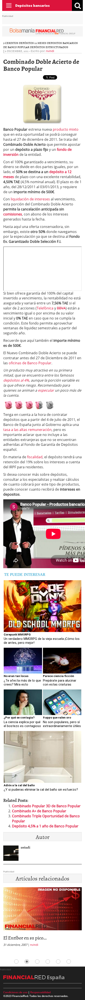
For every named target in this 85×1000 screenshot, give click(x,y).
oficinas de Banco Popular (30, 363)
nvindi (50, 51)
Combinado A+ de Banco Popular (39, 811)
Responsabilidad (40, 992)
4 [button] (48, 961)
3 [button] (37, 961)
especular (46, 390)
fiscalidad (34, 457)
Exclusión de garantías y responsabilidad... (26, 940)
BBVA (61, 308)
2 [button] (27, 961)
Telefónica (45, 308)
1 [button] (16, 961)
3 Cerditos (10, 43)
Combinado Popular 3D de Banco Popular (46, 806)
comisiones (12, 214)
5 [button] (58, 961)
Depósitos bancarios (32, 5)
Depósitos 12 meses (32, 43)
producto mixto (65, 129)
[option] (42, 921)
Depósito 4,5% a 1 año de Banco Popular (45, 826)
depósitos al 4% (16, 380)
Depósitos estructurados (49, 47)
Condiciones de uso (15, 992)
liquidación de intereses (30, 199)
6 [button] (68, 961)
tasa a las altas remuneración (27, 429)
